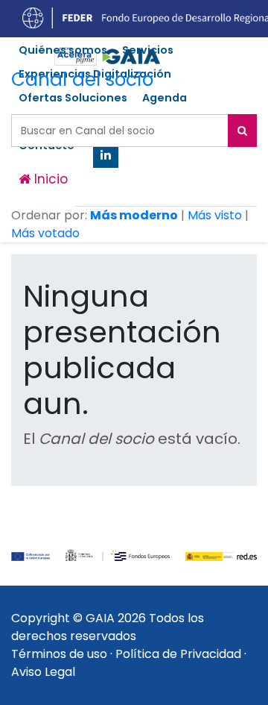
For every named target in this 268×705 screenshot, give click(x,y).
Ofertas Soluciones (73, 97)
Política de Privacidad (178, 653)
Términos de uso (59, 653)
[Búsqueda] (242, 130)
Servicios (147, 50)
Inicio (49, 179)
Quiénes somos (63, 50)
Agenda (164, 97)
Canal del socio (82, 79)
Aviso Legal (43, 671)
